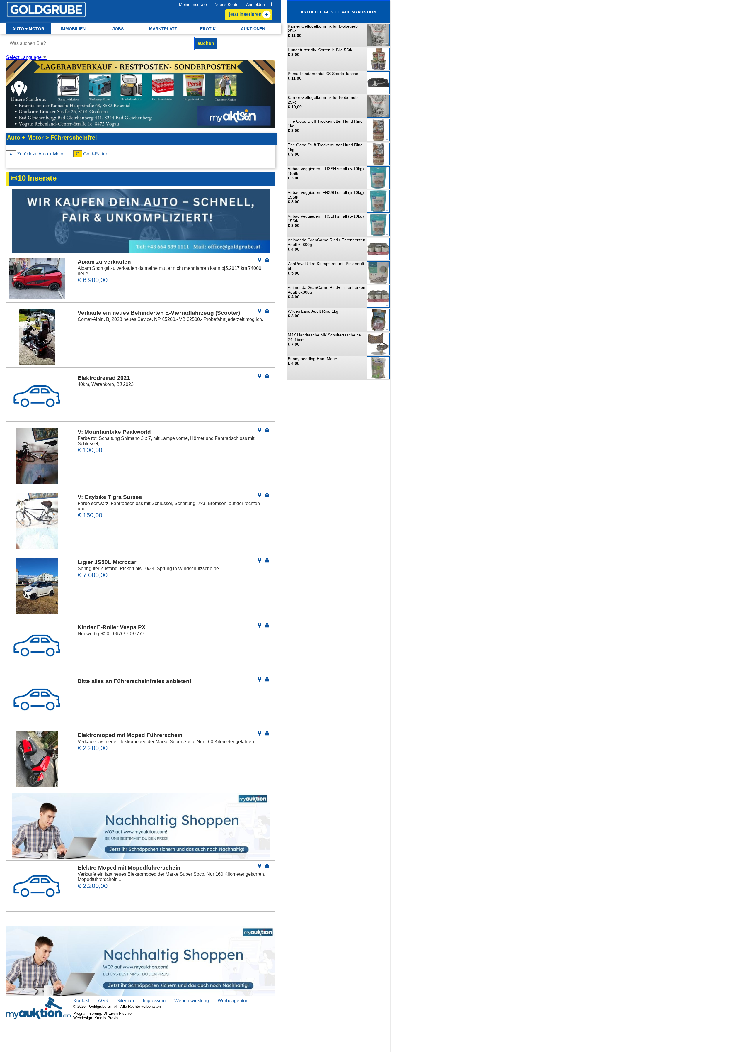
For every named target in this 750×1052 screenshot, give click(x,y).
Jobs (118, 28)
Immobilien (73, 28)
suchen (205, 43)
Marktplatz (163, 28)
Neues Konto (226, 4)
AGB (103, 1000)
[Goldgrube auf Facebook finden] (271, 4)
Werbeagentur (232, 1000)
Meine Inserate (193, 4)
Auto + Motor (28, 28)
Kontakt (81, 1000)
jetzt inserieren (245, 14)
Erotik (208, 28)
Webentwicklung (191, 1000)
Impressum (154, 1000)
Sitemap (125, 1000)
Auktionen (253, 28)
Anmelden (255, 4)
